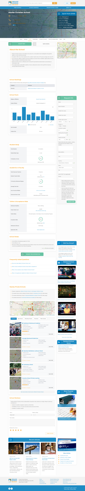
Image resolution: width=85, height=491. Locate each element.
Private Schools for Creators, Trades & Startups (31, 459)
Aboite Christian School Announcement (66, 317)
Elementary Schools (28, 318)
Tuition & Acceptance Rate (53, 39)
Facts (30, 39)
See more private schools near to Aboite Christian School (32, 392)
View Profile (51, 334)
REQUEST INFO (21, 44)
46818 (25, 16)
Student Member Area (54, 479)
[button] (11, 430)
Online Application (41, 230)
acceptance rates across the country (65, 256)
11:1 (43, 177)
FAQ (64, 39)
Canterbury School (37, 293)
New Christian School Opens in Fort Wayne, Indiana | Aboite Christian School (66, 281)
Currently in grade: (62, 128)
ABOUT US (68, 7)
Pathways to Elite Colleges (65, 457)
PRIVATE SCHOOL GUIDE (52, 7)
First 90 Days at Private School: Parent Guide (48, 459)
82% (44, 223)
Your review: (12, 418)
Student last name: (62, 115)
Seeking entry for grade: (63, 133)
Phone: (59, 176)
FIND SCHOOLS (17, 7)
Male (60, 126)
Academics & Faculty (43, 39)
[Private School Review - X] (9, 489)
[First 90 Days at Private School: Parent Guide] (48, 449)
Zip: (59, 170)
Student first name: (62, 111)
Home (40, 479)
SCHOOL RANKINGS (34, 7)
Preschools (36, 318)
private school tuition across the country (66, 250)
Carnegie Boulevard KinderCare (30, 338)
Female (64, 126)
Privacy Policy (73, 489)
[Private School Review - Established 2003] (13, 3)
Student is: (60, 124)
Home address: (61, 152)
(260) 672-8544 (17, 20)
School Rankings (42, 483)
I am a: (11, 412)
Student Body (35, 39)
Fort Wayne (20, 16)
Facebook (12, 489)
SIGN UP (73, 3)
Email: (59, 102)
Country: (60, 161)
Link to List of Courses (40, 190)
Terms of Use (66, 489)
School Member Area (67, 479)
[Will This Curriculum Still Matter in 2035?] (15, 449)
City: (59, 156)
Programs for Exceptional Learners (67, 461)
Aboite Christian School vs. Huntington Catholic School (32, 291)
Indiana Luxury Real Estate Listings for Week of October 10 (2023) (65, 346)
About (21, 39)
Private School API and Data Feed (69, 483)
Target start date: (61, 137)
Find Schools (42, 482)
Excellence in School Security (66, 463)
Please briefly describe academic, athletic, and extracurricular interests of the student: (66, 143)
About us (41, 480)
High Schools (20, 318)
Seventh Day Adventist (40, 99)
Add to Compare (27, 334)
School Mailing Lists (67, 480)
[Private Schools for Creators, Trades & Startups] (32, 449)
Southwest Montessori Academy (28, 297)
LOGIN (67, 3)
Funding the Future (64, 455)
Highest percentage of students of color (36, 88)
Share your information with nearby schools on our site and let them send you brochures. (68, 183)
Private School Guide (54, 480)
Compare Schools (53, 482)
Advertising (65, 482)
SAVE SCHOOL (46, 44)
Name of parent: (61, 106)
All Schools (14, 318)
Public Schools (43, 318)
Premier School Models (64, 459)
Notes (61, 39)
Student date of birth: (62, 119)
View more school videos (67, 337)
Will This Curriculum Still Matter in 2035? (14, 459)
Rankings (25, 39)
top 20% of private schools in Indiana (36, 83)
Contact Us (52, 483)
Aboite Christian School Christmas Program (66, 299)
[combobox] (38, 3)
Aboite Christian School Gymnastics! (65, 334)
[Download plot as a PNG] (53, 107)
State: (59, 165)
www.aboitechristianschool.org (19, 23)
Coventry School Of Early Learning (30, 378)
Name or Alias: (35, 412)
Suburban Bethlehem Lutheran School (32, 295)
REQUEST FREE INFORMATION (33, 254)
